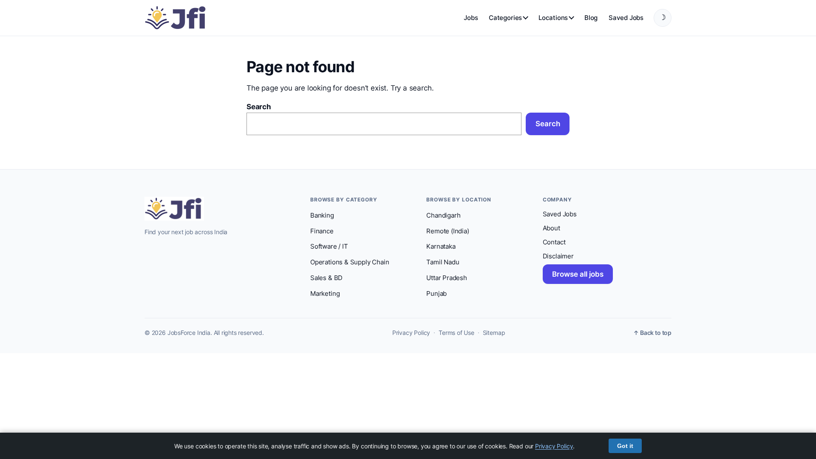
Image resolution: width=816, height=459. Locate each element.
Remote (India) (447, 231)
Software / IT (329, 246)
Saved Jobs (626, 18)
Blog (591, 18)
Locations (553, 18)
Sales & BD (326, 278)
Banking (322, 215)
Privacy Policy (411, 332)
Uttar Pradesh (446, 278)
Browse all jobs (578, 274)
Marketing (325, 294)
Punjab (436, 294)
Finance (322, 231)
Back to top (652, 332)
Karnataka (440, 246)
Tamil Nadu (442, 262)
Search (258, 106)
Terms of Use (456, 332)
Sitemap (494, 332)
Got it (625, 445)
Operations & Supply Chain (349, 262)
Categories (505, 18)
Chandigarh (443, 215)
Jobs (471, 18)
